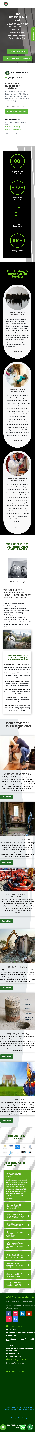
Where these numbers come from (15, 134)
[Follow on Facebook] (8, 1313)
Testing (20, 1407)
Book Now (17, 351)
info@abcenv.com (22, 127)
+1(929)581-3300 (24, 1409)
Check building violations (16, 111)
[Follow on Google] (15, 1319)
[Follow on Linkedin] (22, 1313)
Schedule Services (17, 51)
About (14, 1407)
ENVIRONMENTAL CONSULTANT (14, 594)
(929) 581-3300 (15, 78)
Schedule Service (11, 1409)
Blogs (32, 1409)
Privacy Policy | (16, 1418)
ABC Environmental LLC (20, 1297)
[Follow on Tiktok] (9, 1319)
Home (8, 1407)
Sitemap (24, 1418)
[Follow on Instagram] (15, 1313)
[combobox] (17, 106)
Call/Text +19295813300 (17, 58)
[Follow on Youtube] (29, 1313)
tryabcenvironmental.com (13, 129)
